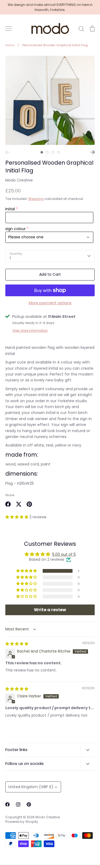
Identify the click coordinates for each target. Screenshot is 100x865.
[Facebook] (7, 804)
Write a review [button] (50, 610)
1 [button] (42, 152)
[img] (16, 643)
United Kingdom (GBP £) (30, 786)
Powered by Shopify (21, 821)
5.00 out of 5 (64, 554)
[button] (17, 517)
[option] (50, 100)
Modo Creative (19, 180)
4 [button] (58, 152)
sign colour (15, 228)
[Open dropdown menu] (88, 750)
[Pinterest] (28, 804)
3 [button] (53, 152)
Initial (10, 209)
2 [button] (47, 152)
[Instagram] (18, 804)
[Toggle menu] (8, 28)
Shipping (35, 198)
